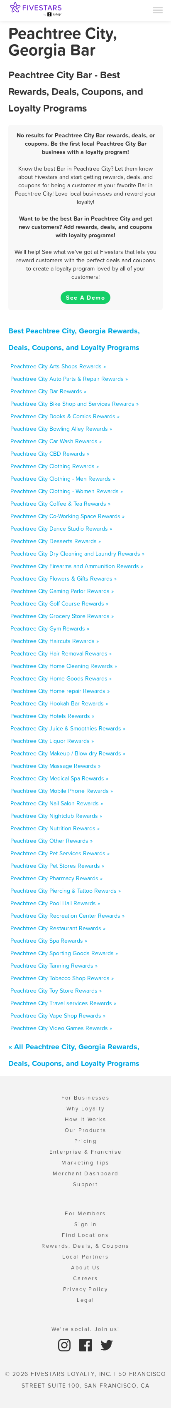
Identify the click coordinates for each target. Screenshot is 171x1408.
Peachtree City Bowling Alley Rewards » (61, 429)
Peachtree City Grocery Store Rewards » (62, 616)
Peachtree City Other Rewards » (51, 841)
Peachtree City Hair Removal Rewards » (61, 653)
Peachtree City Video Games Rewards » (61, 1028)
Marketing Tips (85, 1163)
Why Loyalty (85, 1108)
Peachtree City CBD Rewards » (49, 453)
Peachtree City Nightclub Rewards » (56, 816)
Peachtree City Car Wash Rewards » (56, 441)
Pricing (85, 1141)
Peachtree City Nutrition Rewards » (55, 828)
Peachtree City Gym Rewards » (49, 628)
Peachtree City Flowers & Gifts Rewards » (63, 578)
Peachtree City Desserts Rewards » (55, 541)
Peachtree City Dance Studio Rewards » (61, 528)
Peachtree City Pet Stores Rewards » (57, 866)
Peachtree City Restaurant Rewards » (57, 928)
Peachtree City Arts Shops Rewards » (58, 366)
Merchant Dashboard (85, 1173)
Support (85, 1184)
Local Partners (85, 1257)
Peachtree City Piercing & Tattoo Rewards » (65, 891)
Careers (85, 1278)
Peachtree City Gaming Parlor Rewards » (62, 591)
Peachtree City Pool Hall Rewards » (55, 903)
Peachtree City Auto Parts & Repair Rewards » (69, 379)
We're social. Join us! (85, 1329)
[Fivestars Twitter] (106, 1344)
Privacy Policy (85, 1289)
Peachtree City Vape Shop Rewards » (57, 1015)
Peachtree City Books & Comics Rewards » (65, 416)
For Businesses (85, 1098)
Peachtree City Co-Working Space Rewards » (67, 516)
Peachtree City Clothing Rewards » (54, 466)
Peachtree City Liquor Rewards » (52, 741)
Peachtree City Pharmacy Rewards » (56, 878)
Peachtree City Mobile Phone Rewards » (61, 791)
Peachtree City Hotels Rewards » (52, 716)
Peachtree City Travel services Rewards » (63, 1003)
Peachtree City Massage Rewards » (55, 766)
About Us (85, 1267)
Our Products (86, 1130)
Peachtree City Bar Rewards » (48, 391)
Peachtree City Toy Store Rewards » (56, 990)
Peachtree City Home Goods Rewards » (61, 678)
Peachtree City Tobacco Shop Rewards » (62, 978)
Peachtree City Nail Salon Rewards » (56, 803)
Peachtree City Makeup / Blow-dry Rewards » (67, 753)
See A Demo (85, 297)
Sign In (85, 1224)
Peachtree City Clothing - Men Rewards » (62, 478)
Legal (86, 1300)
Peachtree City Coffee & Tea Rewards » (60, 503)
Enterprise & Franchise (85, 1152)
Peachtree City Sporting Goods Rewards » (64, 953)
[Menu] (158, 9)
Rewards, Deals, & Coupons (85, 1246)
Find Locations (85, 1235)
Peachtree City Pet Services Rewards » (60, 853)
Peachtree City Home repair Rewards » (60, 691)
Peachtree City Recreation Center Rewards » (67, 915)
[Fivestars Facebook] (86, 1344)
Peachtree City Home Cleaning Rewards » (63, 666)
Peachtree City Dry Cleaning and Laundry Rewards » (77, 553)
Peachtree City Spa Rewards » (48, 940)
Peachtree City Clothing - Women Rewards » (66, 491)
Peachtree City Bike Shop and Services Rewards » (74, 404)
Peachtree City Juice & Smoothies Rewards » (67, 728)
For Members (85, 1213)
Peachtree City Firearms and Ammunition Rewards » (76, 566)
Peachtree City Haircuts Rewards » (54, 641)
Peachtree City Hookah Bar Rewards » (59, 703)
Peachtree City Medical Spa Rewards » (59, 778)
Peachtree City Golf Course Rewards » (59, 603)
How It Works (86, 1119)
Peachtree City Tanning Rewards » (54, 965)
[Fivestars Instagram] (65, 1344)
